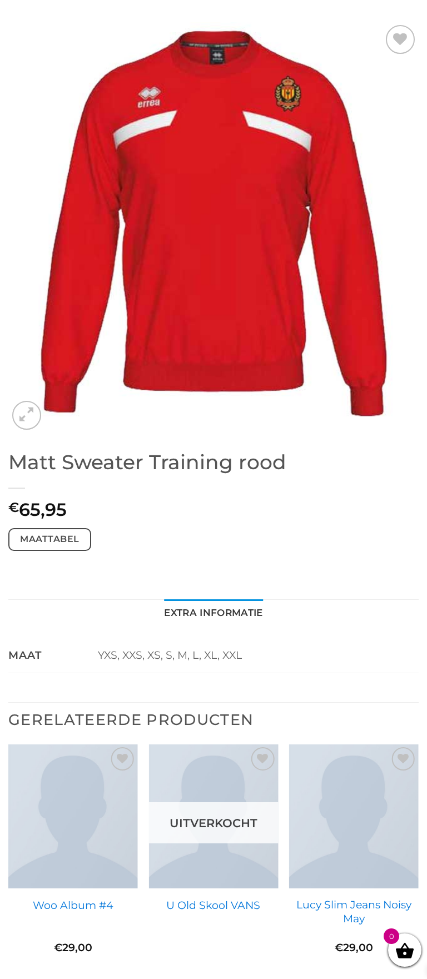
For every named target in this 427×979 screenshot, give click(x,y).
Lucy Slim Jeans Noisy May (353, 911)
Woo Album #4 (73, 905)
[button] (26, 415)
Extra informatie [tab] (213, 612)
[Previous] (9, 860)
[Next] (418, 860)
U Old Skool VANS (213, 905)
